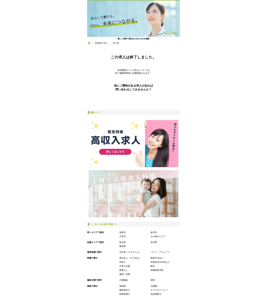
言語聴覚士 (155, 294)
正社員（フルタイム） (130, 252)
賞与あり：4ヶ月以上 (129, 258)
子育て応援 (124, 266)
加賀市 (122, 232)
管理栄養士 (124, 294)
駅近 (152, 266)
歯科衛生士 (124, 290)
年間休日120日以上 (159, 262)
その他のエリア (158, 236)
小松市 (122, 236)
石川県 (116, 43)
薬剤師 (122, 286)
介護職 (153, 286)
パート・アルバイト (160, 252)
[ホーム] (89, 43)
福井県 (122, 246)
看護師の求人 (101, 43)
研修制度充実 (156, 270)
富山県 (122, 242)
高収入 (122, 262)
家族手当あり (156, 258)
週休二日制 (124, 274)
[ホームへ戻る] (133, 18)
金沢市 (153, 232)
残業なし (123, 270)
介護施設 (123, 280)
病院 (152, 280)
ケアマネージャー (159, 290)
